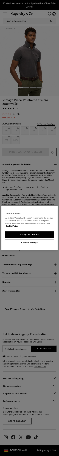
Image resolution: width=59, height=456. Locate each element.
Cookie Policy (12, 226)
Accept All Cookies (29, 235)
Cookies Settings (29, 243)
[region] (29, 228)
